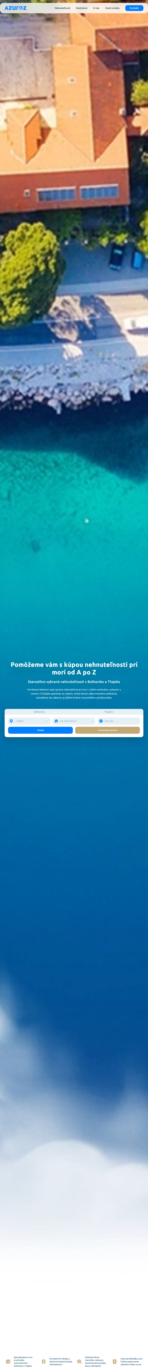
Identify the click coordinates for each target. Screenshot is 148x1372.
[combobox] (30, 721)
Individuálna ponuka (107, 730)
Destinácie (81, 8)
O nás (96, 8)
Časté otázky (112, 8)
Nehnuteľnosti (62, 8)
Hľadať (40, 730)
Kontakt (134, 8)
